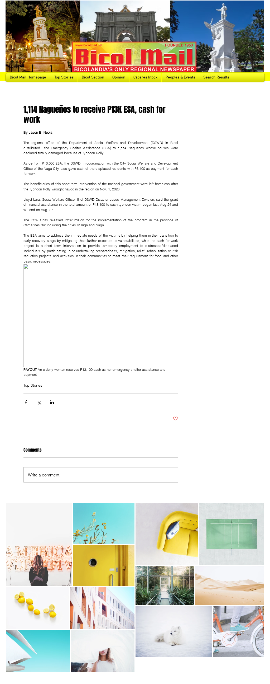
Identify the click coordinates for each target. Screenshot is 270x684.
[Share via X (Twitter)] (38, 402)
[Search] (258, 41)
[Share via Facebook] (25, 402)
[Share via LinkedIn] (51, 402)
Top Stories (32, 385)
